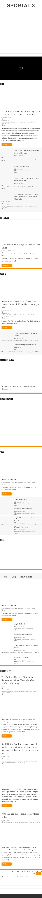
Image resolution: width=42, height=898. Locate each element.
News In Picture (6, 399)
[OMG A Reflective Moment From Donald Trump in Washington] (17, 441)
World (3, 274)
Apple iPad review (20, 499)
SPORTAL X (21, 5)
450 (13, 871)
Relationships (26, 577)
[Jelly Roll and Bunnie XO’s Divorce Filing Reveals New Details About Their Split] (7, 555)
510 (27, 877)
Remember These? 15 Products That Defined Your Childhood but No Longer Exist (20, 304)
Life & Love (4, 218)
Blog (2, 84)
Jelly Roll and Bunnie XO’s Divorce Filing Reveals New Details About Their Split (26, 196)
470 (23, 871)
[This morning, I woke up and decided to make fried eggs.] (7, 433)
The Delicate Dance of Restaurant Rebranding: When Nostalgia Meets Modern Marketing (18, 680)
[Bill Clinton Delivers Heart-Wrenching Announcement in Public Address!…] (27, 564)
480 (28, 871)
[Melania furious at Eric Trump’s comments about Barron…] (17, 564)
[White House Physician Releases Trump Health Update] (7, 564)
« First (3, 871)
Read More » (6, 145)
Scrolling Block (7, 360)
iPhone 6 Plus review (21, 527)
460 (18, 871)
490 (16, 877)
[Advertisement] (21, 29)
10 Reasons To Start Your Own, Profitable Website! (19, 386)
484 (8, 877)
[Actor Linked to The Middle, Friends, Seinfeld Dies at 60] (27, 433)
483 (3, 877)
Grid (2, 540)
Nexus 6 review (9, 479)
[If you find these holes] (17, 433)
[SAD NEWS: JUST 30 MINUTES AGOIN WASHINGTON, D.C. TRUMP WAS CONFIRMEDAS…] (27, 441)
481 (33, 874)
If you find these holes (21, 166)
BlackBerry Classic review (23, 509)
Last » (36, 877)
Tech (2, 452)
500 (21, 877)
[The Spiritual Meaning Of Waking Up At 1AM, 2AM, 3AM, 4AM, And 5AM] (7, 547)
